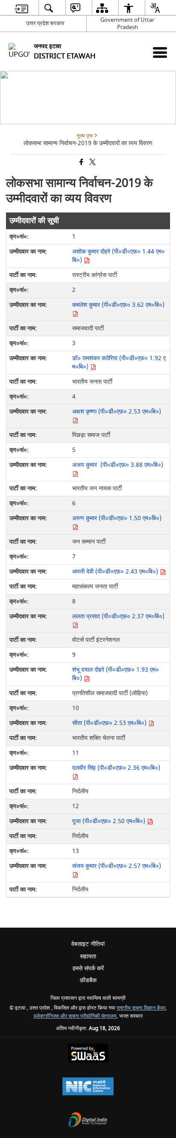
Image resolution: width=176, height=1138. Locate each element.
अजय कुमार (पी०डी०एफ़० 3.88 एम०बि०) (117, 464)
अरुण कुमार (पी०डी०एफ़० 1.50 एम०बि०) (116, 518)
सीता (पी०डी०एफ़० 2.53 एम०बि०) (110, 723)
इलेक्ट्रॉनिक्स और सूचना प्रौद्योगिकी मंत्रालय (75, 1016)
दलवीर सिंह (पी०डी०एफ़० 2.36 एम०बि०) (116, 767)
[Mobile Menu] (160, 52)
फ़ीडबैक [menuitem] (88, 980)
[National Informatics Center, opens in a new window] (88, 1087)
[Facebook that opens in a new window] (80, 162)
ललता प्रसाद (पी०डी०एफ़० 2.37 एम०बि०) (118, 616)
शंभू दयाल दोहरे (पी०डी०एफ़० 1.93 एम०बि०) (115, 674)
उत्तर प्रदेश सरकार (45, 23)
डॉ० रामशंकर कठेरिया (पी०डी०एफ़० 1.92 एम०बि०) (119, 362)
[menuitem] (21, 8)
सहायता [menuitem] (88, 956)
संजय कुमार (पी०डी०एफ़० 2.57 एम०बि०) (116, 866)
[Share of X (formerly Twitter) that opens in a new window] (92, 162)
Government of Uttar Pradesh (127, 23)
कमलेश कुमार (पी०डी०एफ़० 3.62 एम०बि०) (118, 304)
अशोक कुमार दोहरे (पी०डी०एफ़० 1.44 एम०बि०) (118, 256)
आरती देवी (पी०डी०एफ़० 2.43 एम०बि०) (116, 571)
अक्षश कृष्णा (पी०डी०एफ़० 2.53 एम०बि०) (116, 411)
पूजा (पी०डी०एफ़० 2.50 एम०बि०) (109, 821)
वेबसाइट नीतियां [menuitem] (88, 944)
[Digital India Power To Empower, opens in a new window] (88, 1121)
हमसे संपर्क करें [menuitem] (88, 968)
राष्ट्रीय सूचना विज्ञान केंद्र (141, 1008)
